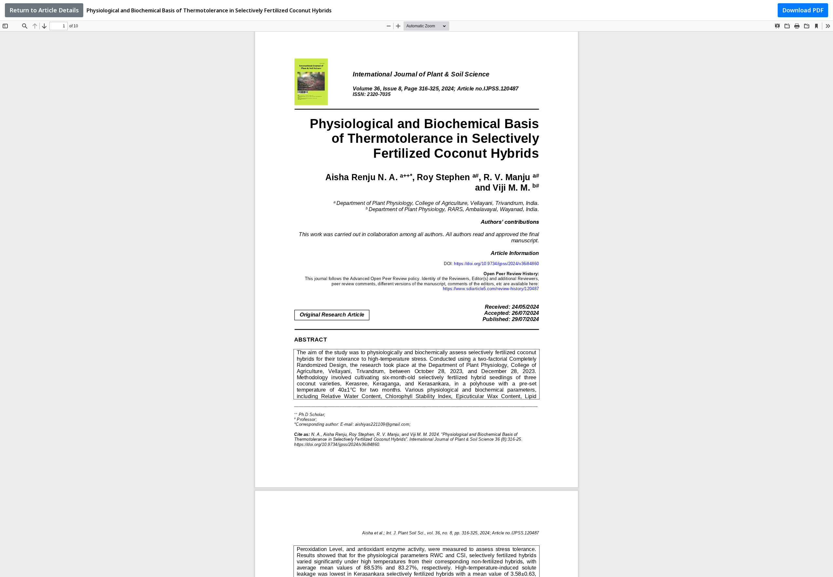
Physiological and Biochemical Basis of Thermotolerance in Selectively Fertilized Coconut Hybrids (209, 10)
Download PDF (803, 10)
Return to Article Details (44, 10)
